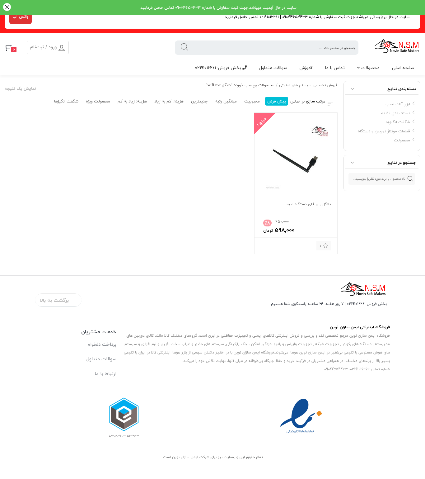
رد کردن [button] (7, 7)
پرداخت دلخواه (102, 344)
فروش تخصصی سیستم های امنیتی (308, 85)
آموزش (306, 68)
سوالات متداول (273, 68)
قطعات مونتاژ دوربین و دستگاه (384, 131)
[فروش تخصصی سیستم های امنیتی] (397, 47)
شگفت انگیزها (398, 122)
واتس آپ (20, 16)
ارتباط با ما (105, 373)
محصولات (370, 68)
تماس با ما (335, 68)
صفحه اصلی (403, 68)
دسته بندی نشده (395, 113)
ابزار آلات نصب (397, 104)
